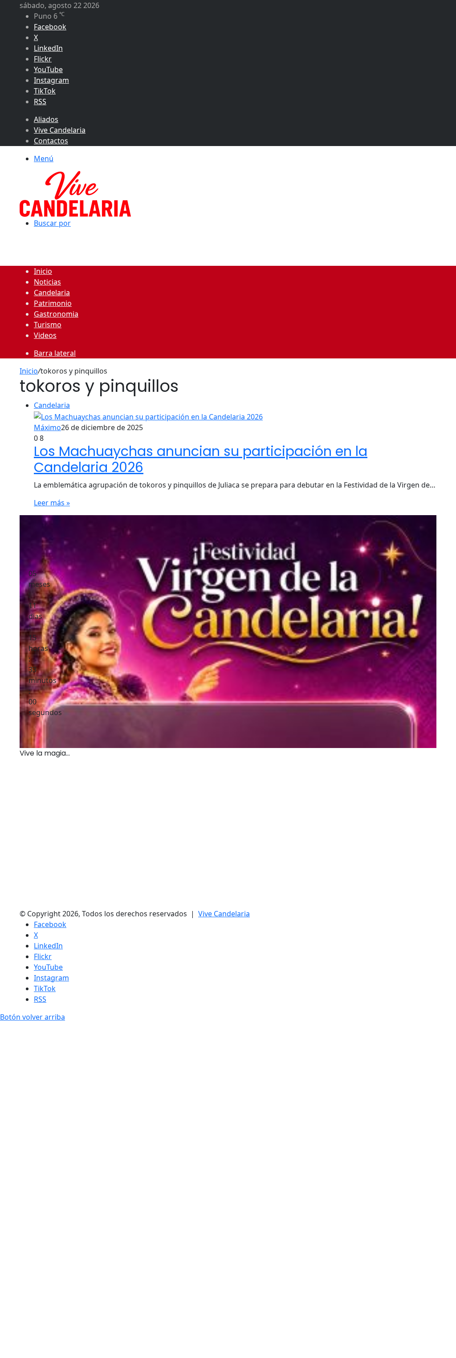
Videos (45, 335)
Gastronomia (56, 314)
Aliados (46, 119)
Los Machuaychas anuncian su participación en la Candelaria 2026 (200, 459)
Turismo (47, 324)
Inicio (43, 271)
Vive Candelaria (60, 130)
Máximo (47, 427)
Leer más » (52, 503)
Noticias (47, 282)
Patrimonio (53, 303)
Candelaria (52, 292)
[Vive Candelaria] (75, 193)
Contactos (51, 141)
